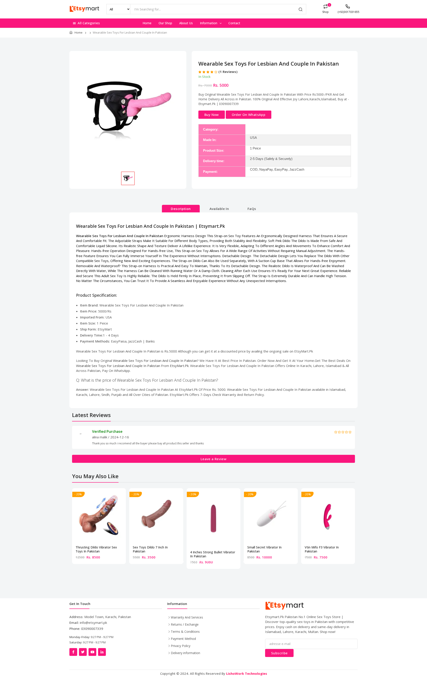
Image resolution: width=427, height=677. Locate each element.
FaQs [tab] (252, 208)
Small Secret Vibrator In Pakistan (264, 549)
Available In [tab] (219, 208)
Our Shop (165, 23)
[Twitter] (83, 652)
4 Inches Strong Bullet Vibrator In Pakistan (212, 554)
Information (209, 23)
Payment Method (183, 639)
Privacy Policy (180, 646)
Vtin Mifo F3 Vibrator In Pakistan (322, 549)
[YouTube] (92, 652)
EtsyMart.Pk (179, 365)
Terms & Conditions (185, 631)
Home (147, 23)
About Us (186, 23)
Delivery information (185, 653)
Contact (234, 23)
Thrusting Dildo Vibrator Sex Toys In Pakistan (96, 549)
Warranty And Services (187, 617)
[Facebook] (73, 652)
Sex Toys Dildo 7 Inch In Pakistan (150, 549)
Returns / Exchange (185, 624)
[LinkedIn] (102, 652)
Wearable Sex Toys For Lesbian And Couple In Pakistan (155, 360)
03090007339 (92, 628)
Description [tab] (181, 208)
